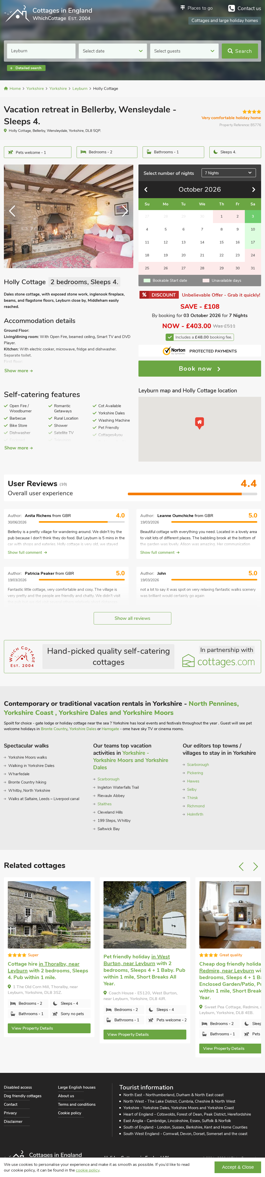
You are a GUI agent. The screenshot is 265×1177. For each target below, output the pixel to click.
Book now (197, 368)
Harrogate (110, 728)
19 (166, 255)
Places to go (200, 8)
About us (66, 1096)
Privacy (10, 1113)
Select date (94, 51)
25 (147, 268)
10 (253, 229)
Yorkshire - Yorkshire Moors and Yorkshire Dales (130, 760)
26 (166, 268)
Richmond (196, 806)
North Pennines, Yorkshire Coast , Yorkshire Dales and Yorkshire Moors (121, 708)
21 (202, 255)
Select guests (167, 51)
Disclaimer (13, 1121)
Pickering (195, 773)
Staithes (105, 804)
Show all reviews (132, 618)
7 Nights (212, 173)
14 (202, 242)
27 (183, 268)
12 (166, 242)
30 (237, 268)
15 (221, 242)
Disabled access (18, 1087)
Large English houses (76, 1087)
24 (253, 255)
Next (123, 216)
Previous (14, 216)
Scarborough (109, 779)
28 (202, 268)
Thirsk (192, 797)
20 (183, 255)
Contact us (249, 8)
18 (147, 255)
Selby (192, 789)
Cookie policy (69, 1113)
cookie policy (87, 1170)
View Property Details (32, 1034)
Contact (10, 1104)
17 (253, 242)
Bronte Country (54, 728)
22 (221, 255)
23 (237, 255)
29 (221, 268)
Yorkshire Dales (82, 728)
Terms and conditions (76, 1104)
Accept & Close (238, 1167)
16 (237, 242)
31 (253, 268)
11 (147, 242)
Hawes (193, 781)
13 (183, 242)
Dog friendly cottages (22, 1096)
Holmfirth (195, 814)
